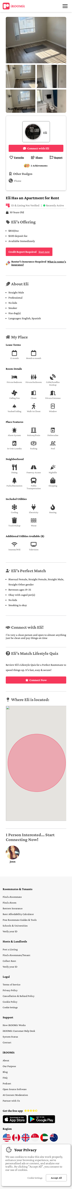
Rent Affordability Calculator (18, 914)
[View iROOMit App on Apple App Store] (15, 1122)
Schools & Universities (15, 925)
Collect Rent (9, 960)
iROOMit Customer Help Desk (19, 1030)
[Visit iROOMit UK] (26, 1140)
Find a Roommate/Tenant (16, 955)
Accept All (56, 1177)
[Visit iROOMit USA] (7, 1140)
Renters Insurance (12, 908)
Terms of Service (11, 984)
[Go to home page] (14, 6)
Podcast (7, 1083)
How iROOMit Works (14, 1025)
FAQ (5, 1077)
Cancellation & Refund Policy (18, 995)
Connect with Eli (38, 148)
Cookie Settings (10, 1007)
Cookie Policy (10, 1001)
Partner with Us (11, 1100)
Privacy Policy (10, 990)
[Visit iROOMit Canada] (16, 1140)
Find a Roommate (12, 896)
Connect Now (38, 680)
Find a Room (9, 902)
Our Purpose (9, 1066)
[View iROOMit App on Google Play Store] (41, 1122)
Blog (5, 1071)
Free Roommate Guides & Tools (20, 919)
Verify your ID (10, 931)
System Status (10, 1036)
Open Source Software (14, 1089)
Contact (7, 1042)
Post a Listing (10, 949)
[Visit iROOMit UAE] (44, 1140)
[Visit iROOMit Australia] (54, 1140)
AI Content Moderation (15, 1094)
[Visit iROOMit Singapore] (35, 1140)
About (6, 1060)
